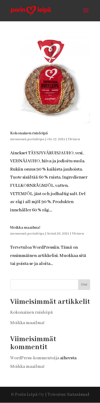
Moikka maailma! (25, 227)
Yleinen (74, 139)
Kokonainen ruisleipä (29, 133)
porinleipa (35, 139)
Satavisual (78, 394)
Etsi (84, 284)
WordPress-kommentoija (34, 358)
